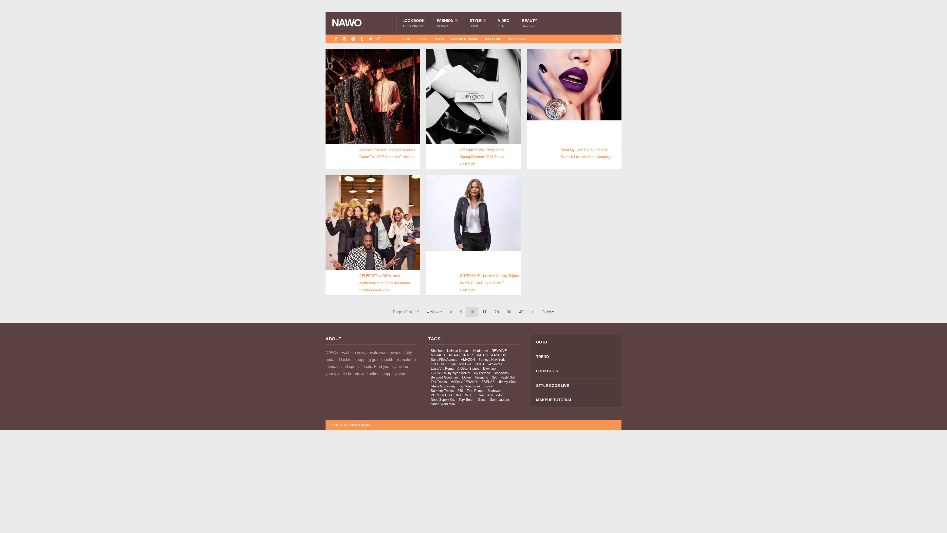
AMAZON (468, 359)
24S (460, 390)
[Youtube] (379, 39)
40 (521, 312)
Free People (475, 390)
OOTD (479, 364)
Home (406, 39)
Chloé (479, 395)
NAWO (347, 23)
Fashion (445, 23)
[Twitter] (370, 39)
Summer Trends (442, 390)
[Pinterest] (353, 39)
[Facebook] (336, 39)
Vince (488, 386)
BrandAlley (501, 373)
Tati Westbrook (470, 386)
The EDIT (438, 364)
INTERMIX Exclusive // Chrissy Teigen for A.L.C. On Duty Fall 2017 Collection (489, 283)
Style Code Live (459, 364)
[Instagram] (344, 39)
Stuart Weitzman (443, 404)
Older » (548, 312)
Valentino (481, 377)
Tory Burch (466, 399)
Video (504, 23)
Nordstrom (480, 350)
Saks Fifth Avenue (444, 359)
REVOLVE (499, 350)
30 (509, 312)
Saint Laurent (499, 399)
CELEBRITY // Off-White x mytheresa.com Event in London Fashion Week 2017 (384, 283)
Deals (439, 39)
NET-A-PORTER (461, 355)
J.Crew (466, 377)
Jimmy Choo (507, 381)
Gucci (482, 399)
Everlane (489, 368)
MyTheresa (482, 373)
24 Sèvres (495, 364)
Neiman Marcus (458, 350)
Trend (422, 39)
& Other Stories (468, 368)
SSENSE (488, 381)
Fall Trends (439, 381)
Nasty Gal (507, 377)
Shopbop (437, 350)
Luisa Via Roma (442, 368)
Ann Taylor (495, 395)
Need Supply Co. (443, 399)
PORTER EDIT (442, 395)
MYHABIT (438, 355)
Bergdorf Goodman (444, 377)
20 (496, 312)
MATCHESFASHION (491, 355)
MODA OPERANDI (464, 381)
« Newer (434, 312)
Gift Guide (493, 39)
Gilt (494, 377)
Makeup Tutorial (464, 39)
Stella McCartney (443, 386)
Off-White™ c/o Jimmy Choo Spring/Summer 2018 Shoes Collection (482, 157)
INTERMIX (464, 395)
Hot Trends (517, 39)
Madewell (494, 390)
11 (484, 312)
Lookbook (413, 23)
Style (476, 23)
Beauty (529, 23)
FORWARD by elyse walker (450, 373)
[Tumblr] (362, 39)
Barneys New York (491, 359)
